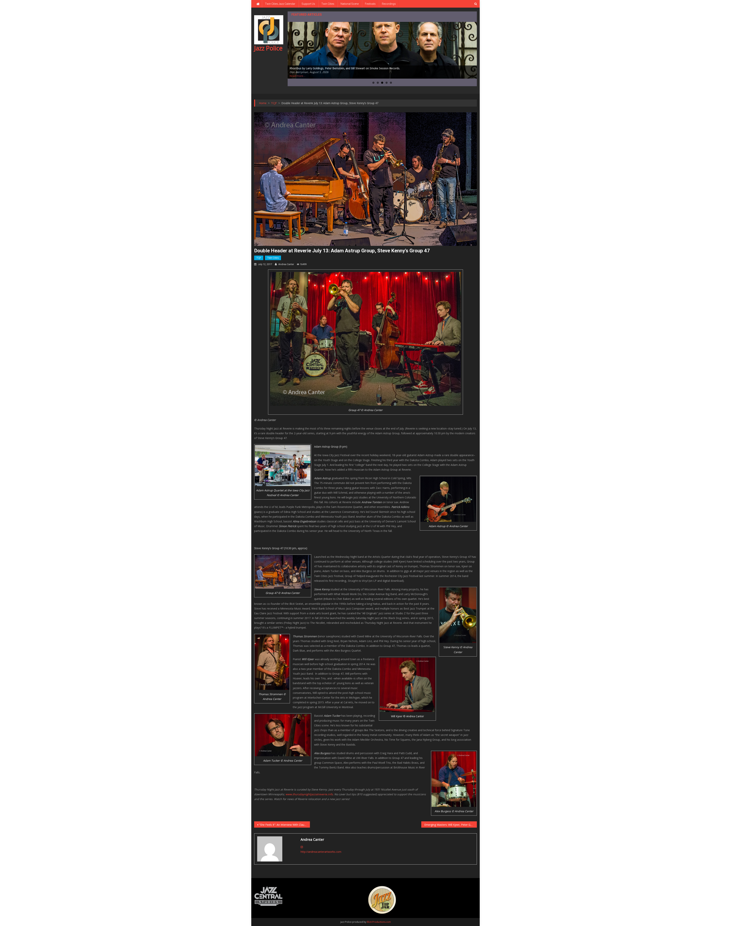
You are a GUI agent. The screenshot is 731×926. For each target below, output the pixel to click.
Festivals (370, 3)
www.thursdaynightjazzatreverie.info (309, 794)
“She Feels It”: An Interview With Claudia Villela (284, 824)
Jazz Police (268, 48)
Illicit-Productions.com (379, 922)
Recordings (389, 3)
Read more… (297, 76)
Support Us (308, 3)
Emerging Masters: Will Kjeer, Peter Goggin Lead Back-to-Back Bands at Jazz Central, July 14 (450, 824)
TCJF (258, 257)
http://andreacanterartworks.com (321, 851)
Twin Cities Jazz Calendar (280, 3)
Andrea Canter (286, 264)
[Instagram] (302, 847)
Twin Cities (327, 3)
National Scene (350, 3)
